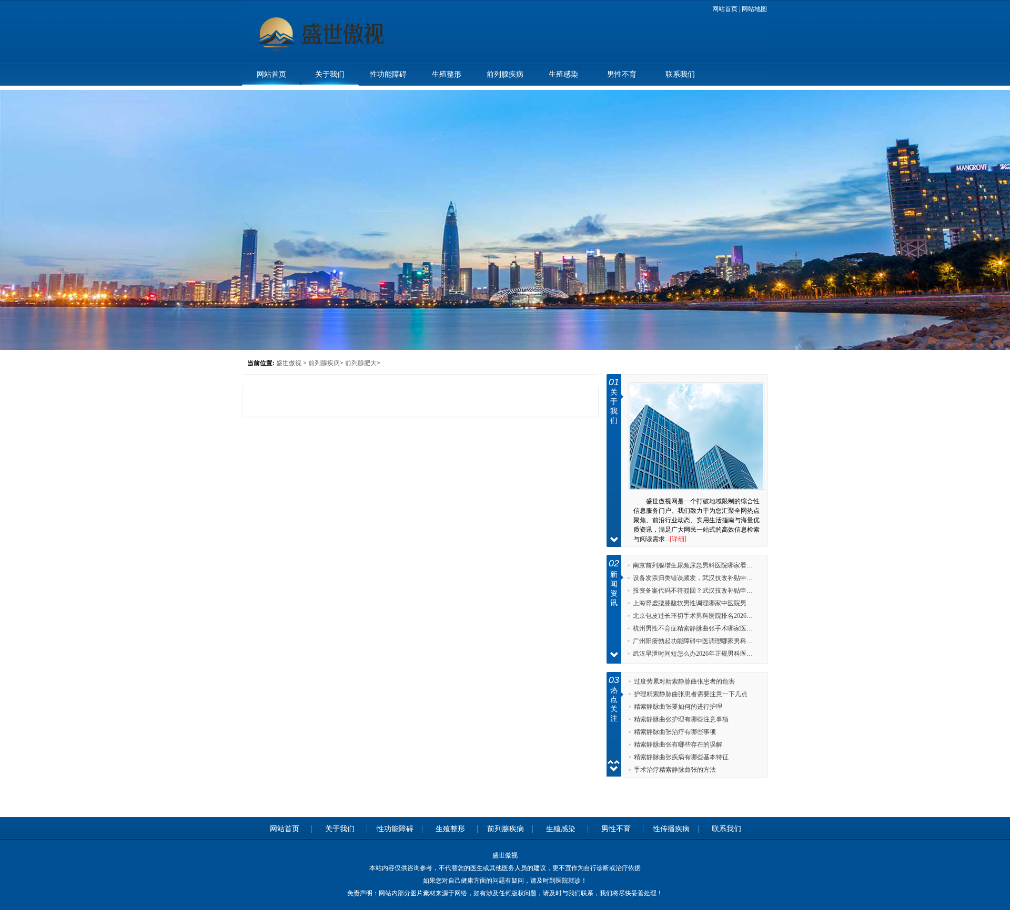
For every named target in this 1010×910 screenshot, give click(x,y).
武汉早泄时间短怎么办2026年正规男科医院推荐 (699, 653)
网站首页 (725, 9)
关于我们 (330, 74)
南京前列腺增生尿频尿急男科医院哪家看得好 (696, 565)
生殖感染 (563, 74)
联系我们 (680, 74)
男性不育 (622, 74)
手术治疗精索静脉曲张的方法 (675, 769)
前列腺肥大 (361, 363)
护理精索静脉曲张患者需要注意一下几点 (691, 694)
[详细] (678, 539)
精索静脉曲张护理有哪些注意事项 (681, 719)
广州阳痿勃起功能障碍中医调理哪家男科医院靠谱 (702, 641)
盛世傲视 (288, 363)
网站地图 (754, 9)
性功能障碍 (388, 74)
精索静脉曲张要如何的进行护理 (678, 706)
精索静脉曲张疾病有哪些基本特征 (681, 757)
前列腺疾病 (505, 74)
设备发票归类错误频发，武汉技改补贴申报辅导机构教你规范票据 (724, 578)
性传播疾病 (671, 829)
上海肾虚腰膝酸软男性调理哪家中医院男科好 (696, 603)
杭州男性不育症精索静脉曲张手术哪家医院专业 (699, 628)
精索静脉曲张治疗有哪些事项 (675, 732)
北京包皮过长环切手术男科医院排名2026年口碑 (699, 615)
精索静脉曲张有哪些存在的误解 (678, 744)
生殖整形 (446, 74)
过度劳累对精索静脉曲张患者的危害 (684, 681)
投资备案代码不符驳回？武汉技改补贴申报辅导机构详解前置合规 (724, 590)
